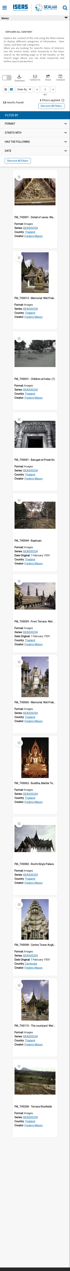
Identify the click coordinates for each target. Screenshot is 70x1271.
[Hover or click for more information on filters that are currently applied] (62, 100)
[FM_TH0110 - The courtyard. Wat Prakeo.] (35, 1000)
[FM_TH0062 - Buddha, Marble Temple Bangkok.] (35, 757)
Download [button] (20, 78)
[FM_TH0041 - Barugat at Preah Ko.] (35, 434)
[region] (35, 139)
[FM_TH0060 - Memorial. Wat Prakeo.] (35, 677)
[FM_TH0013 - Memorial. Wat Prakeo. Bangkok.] (35, 272)
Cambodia (31, 963)
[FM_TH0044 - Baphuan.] (35, 515)
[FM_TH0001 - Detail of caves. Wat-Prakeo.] (35, 191)
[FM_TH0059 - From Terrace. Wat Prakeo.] (35, 596)
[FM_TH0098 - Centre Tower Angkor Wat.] (35, 919)
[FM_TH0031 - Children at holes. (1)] (35, 353)
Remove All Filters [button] (51, 105)
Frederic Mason (34, 236)
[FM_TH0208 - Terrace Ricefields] (35, 1081)
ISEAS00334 (30, 227)
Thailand (30, 232)
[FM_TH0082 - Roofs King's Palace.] (35, 838)
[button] (35, 78)
